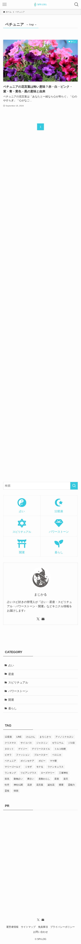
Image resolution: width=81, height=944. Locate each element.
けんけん (30, 737)
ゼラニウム (57, 743)
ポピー (42, 761)
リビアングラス (28, 772)
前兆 (7, 778)
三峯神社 (63, 772)
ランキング (10, 772)
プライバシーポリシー (62, 926)
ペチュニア (10, 761)
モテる (39, 767)
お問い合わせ (40, 932)
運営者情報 (12, 926)
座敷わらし (44, 778)
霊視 (7, 790)
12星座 (8, 737)
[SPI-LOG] (40, 4)
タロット (9, 749)
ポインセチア (27, 761)
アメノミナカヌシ (64, 737)
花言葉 (39, 784)
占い (11, 665)
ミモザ (28, 767)
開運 (11, 699)
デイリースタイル (41, 749)
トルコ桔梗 (60, 749)
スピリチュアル (18, 682)
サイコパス (26, 743)
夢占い (30, 778)
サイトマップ (28, 926)
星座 (11, 674)
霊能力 (71, 784)
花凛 (29, 784)
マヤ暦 (53, 761)
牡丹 (7, 784)
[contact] (43, 619)
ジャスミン (42, 743)
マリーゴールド (13, 767)
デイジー (22, 749)
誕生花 (51, 784)
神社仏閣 (18, 784)
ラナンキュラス (55, 767)
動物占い (18, 778)
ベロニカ (56, 755)
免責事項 (43, 926)
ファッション (23, 755)
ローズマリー (47, 772)
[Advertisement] (40, 309)
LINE (18, 737)
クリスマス (10, 743)
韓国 (16, 790)
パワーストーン (18, 691)
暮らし (12, 708)
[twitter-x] (38, 619)
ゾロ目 (71, 743)
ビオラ (8, 755)
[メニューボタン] (4, 4)
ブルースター (41, 755)
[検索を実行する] (74, 486)
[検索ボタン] (76, 4)
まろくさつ (45, 737)
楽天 (65, 778)
